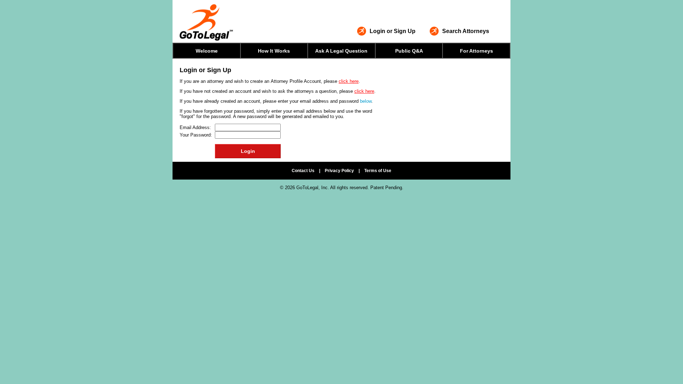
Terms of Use (377, 170)
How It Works (274, 51)
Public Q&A (409, 51)
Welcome (207, 51)
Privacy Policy (339, 170)
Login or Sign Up (392, 31)
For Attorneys (476, 51)
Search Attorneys (465, 31)
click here (349, 81)
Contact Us (303, 170)
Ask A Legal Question (341, 51)
